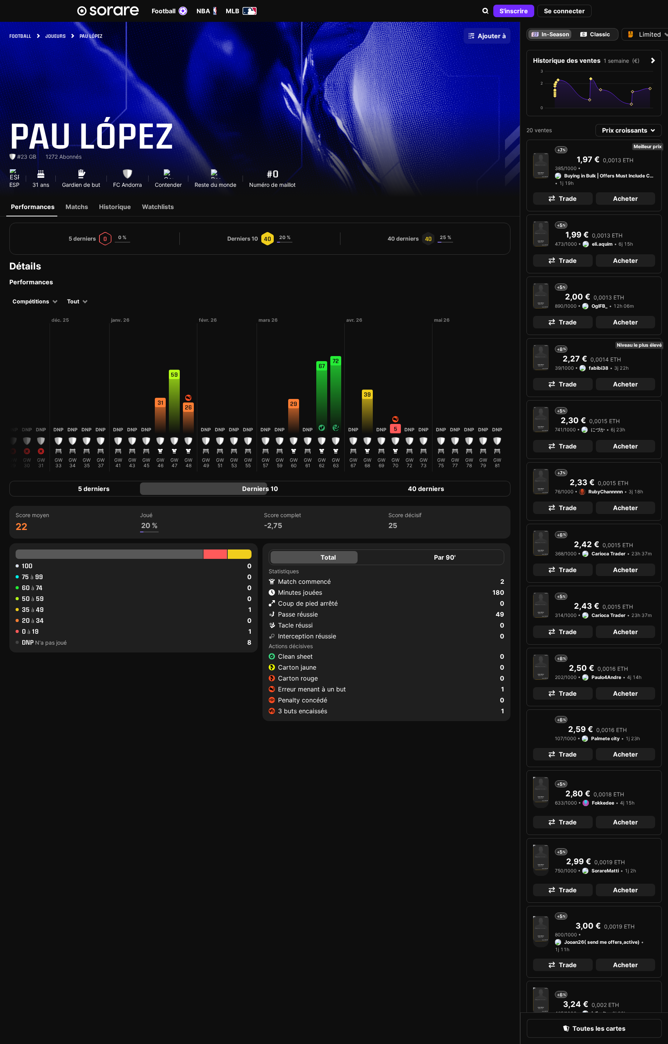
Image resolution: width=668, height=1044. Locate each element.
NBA (203, 11)
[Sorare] (108, 11)
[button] (485, 11)
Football (163, 11)
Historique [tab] (115, 207)
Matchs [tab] (77, 207)
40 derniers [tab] (426, 489)
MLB (232, 11)
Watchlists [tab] (158, 207)
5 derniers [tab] (94, 489)
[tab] (595, 34)
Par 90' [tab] (444, 557)
